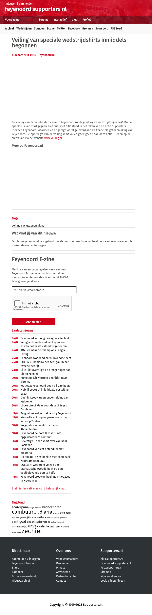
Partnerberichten (66, 576)
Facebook (74, 28)
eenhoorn (65, 512)
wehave (66, 527)
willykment (16, 533)
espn (13, 518)
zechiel (32, 531)
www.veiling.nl (53, 138)
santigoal (19, 522)
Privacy (60, 567)
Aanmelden (19, 559)
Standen (39, 28)
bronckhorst (51, 507)
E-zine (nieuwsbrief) (24, 576)
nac (23, 225)
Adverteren (63, 572)
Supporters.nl (112, 551)
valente (44, 526)
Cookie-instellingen (113, 580)
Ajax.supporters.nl (112, 559)
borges (31, 508)
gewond (23, 518)
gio (29, 517)
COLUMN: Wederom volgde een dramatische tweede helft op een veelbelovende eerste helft (42, 468)
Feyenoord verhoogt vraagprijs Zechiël (45, 338)
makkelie (42, 517)
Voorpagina (12, 19)
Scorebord (101, 28)
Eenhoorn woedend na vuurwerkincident (46, 358)
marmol (50, 518)
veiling (16, 225)
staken (53, 522)
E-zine (51, 28)
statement (60, 522)
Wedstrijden (24, 28)
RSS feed (116, 28)
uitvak (33, 526)
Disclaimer (63, 563)
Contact (61, 580)
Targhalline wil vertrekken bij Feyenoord (46, 413)
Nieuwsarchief (21, 580)
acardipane (20, 507)
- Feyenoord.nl (45, 55)
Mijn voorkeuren (111, 576)
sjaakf (30, 521)
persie (56, 518)
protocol (63, 518)
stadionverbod (42, 522)
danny (36, 513)
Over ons (63, 551)
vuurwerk (56, 526)
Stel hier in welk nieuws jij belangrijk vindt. (39, 488)
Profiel (87, 19)
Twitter (61, 28)
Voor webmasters (67, 559)
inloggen (11, 3)
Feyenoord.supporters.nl (116, 563)
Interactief (60, 19)
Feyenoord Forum (23, 563)
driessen (56, 513)
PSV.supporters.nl (111, 567)
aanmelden (26, 3)
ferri (17, 518)
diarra (46, 512)
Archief (9, 28)
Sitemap (106, 572)
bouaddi (38, 508)
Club (74, 19)
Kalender (17, 572)
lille (33, 517)
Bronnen (87, 28)
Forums (43, 19)
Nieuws (29, 19)
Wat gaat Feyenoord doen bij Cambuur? (45, 385)
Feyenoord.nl (33, 145)
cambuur (22, 512)
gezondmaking (35, 225)
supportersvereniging (19, 527)
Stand (15, 567)
